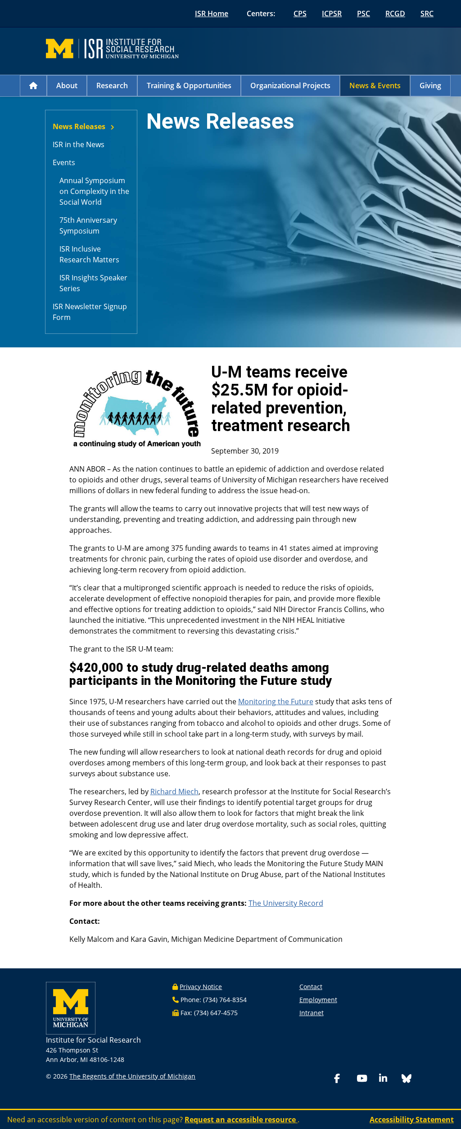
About (66, 85)
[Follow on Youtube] (366, 1079)
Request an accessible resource (241, 1120)
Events (64, 162)
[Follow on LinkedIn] (388, 1079)
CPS (300, 13)
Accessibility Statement (412, 1120)
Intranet (311, 1012)
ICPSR (332, 13)
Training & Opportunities (189, 85)
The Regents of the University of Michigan (132, 1076)
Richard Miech (174, 791)
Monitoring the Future (275, 701)
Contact (310, 986)
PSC (363, 13)
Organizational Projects (290, 85)
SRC (427, 13)
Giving (430, 85)
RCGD (395, 13)
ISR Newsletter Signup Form (90, 311)
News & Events (375, 85)
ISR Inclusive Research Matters (89, 254)
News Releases (79, 126)
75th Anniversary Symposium (88, 225)
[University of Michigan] (70, 1007)
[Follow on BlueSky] (406, 1079)
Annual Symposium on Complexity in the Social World (94, 191)
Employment (318, 999)
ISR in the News (78, 144)
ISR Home (211, 13)
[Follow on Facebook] (343, 1079)
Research (112, 85)
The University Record (286, 903)
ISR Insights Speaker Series (93, 283)
